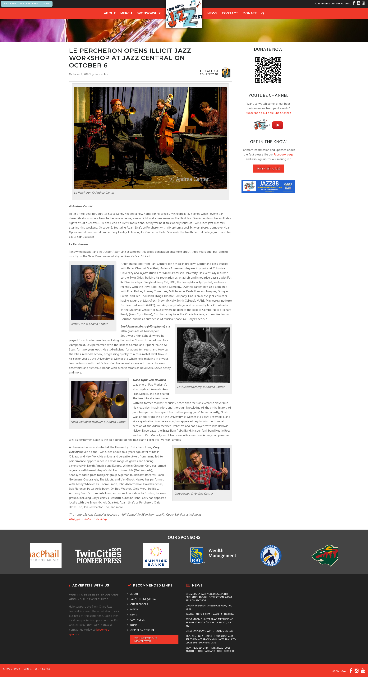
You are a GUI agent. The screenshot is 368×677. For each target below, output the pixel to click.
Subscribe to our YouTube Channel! (268, 113)
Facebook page (283, 154)
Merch (126, 13)
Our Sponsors (139, 604)
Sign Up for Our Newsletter (145, 640)
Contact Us (137, 620)
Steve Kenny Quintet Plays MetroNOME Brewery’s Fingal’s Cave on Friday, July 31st (209, 622)
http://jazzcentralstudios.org (88, 519)
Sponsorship (149, 13)
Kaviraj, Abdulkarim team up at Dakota (210, 614)
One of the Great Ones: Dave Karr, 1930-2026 (209, 607)
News (212, 13)
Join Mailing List (268, 168)
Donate (250, 13)
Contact (230, 13)
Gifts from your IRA (142, 630)
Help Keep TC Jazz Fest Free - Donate (27, 4)
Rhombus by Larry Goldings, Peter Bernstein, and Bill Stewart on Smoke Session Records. (209, 597)
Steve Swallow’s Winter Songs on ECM (209, 631)
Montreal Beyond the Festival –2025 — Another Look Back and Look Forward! (210, 649)
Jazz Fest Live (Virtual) (144, 599)
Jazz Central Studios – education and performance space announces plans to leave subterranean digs (211, 639)
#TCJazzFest (343, 4)
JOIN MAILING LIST (325, 4)
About (110, 13)
